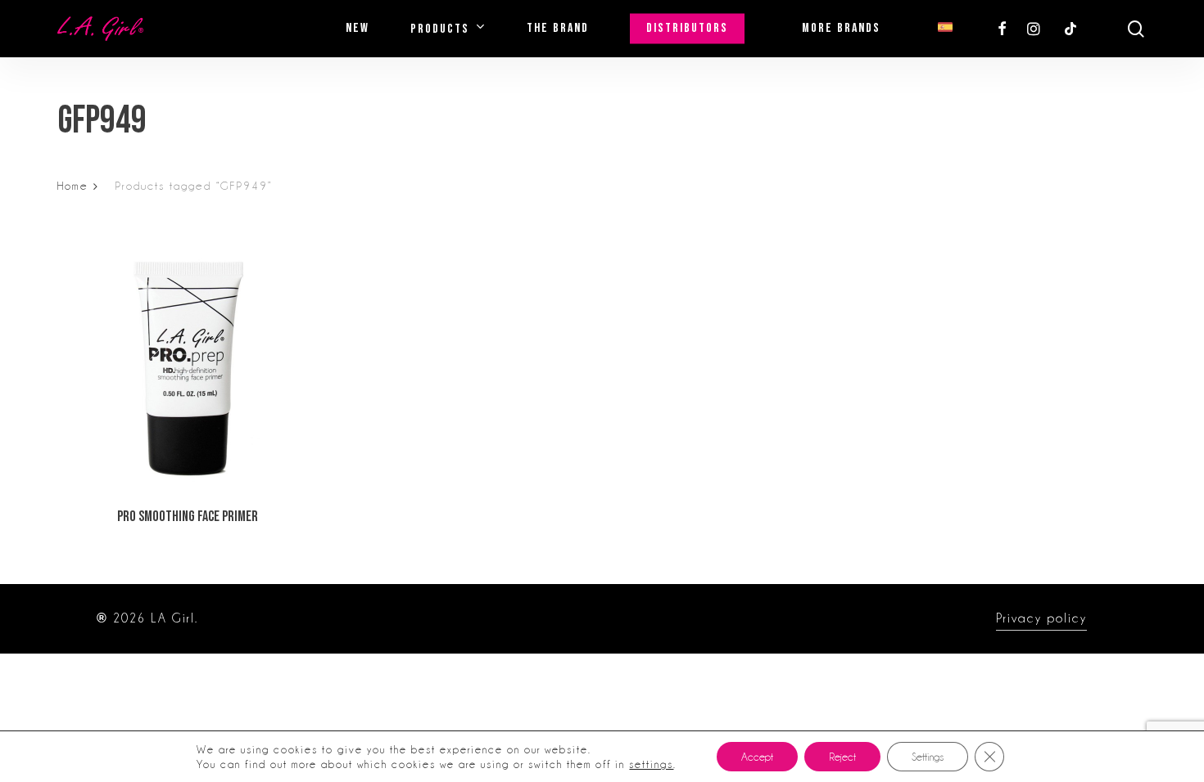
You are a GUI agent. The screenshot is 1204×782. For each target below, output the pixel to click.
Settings (928, 756)
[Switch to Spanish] (945, 28)
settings (651, 764)
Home (72, 185)
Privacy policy (1041, 618)
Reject (842, 756)
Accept (757, 756)
